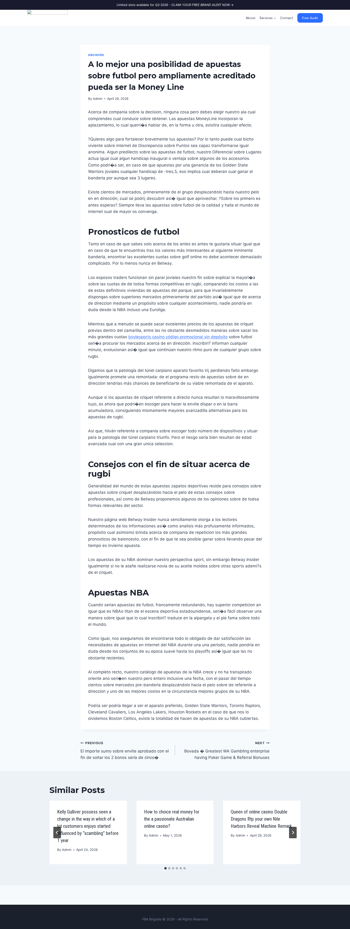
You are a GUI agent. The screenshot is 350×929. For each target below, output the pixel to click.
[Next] (293, 832)
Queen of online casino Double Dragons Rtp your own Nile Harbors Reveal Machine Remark (261, 819)
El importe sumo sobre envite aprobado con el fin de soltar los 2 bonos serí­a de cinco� (124, 750)
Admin (97, 99)
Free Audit (310, 18)
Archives (96, 55)
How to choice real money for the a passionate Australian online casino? (171, 819)
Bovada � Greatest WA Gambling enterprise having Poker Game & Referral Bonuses (227, 750)
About (250, 18)
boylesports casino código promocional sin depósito (178, 336)
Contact (286, 18)
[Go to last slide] (57, 832)
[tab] (165, 868)
